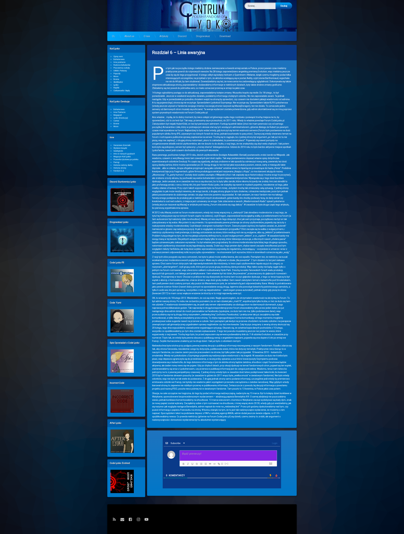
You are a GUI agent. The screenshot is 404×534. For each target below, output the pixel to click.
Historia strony (119, 168)
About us (129, 36)
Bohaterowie (119, 59)
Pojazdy (116, 73)
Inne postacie (119, 62)
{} (222, 463)
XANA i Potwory (120, 71)
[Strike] (196, 464)
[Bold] (183, 464)
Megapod (117, 115)
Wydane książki (120, 148)
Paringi (116, 162)
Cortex (116, 121)
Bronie (116, 79)
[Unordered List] (205, 464)
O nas (147, 36)
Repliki (116, 88)
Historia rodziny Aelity (123, 165)
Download (225, 36)
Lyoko (115, 85)
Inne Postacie (119, 112)
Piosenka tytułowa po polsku (125, 159)
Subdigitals (118, 151)
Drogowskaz (203, 36)
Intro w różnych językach (124, 154)
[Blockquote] (209, 464)
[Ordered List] (200, 464)
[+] (226, 463)
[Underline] (191, 464)
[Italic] (187, 464)
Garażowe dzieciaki (122, 145)
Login (274, 443)
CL (113, 36)
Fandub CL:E (118, 171)
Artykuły (164, 36)
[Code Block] (213, 464)
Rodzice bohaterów (121, 65)
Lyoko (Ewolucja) (120, 118)
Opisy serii (118, 56)
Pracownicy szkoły (121, 68)
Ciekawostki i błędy (121, 91)
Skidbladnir (118, 82)
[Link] (218, 464)
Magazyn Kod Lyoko (122, 157)
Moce (115, 76)
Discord (182, 36)
